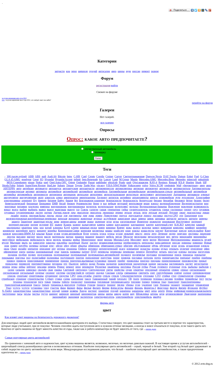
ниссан (136, 71)
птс (65, 263)
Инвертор (142, 221)
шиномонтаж (88, 293)
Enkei (190, 176)
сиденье (39, 272)
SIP (205, 182)
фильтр (97, 287)
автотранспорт (163, 194)
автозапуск (55, 188)
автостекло (132, 194)
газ (77, 209)
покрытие (200, 254)
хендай (56, 290)
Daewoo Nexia (154, 176)
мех (168, 236)
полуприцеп (67, 257)
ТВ (130, 278)
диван (205, 212)
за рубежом (109, 218)
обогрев (128, 245)
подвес (32, 254)
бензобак (168, 200)
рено (74, 71)
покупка (20, 257)
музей (207, 239)
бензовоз (180, 200)
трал (163, 281)
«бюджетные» (190, 185)
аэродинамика (12, 200)
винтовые (10, 206)
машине (89, 236)
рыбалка (192, 266)
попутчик (106, 257)
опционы (71, 248)
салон (11, 269)
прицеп (112, 260)
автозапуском (70, 188)
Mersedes (181, 179)
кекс (35, 227)
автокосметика (123, 188)
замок (150, 218)
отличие (184, 248)
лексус (138, 233)
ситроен (90, 272)
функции (193, 287)
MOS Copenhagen (17, 182)
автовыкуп (41, 188)
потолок (148, 257)
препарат (185, 257)
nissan (31, 182)
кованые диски (88, 227)
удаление (147, 284)
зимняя (82, 221)
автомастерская (15, 191)
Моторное (163, 239)
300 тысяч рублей (17, 176)
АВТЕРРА (9, 188)
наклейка (62, 242)
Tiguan (70, 185)
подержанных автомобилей (104, 254)
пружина (57, 263)
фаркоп (71, 287)
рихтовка (126, 266)
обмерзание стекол (111, 245)
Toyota (78, 185)
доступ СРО (171, 215)
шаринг (53, 293)
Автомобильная (118, 191)
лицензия (205, 233)
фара (63, 287)
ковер (101, 227)
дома (91, 215)
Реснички (100, 266)
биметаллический (15, 203)
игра (109, 221)
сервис (175, 269)
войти (114, 85)
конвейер (201, 227)
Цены (169, 290)
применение (52, 260)
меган (118, 236)
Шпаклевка (142, 293)
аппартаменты (140, 197)
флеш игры (117, 287)
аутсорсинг (188, 197)
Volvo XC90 (156, 185)
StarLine (51, 185)
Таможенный (100, 278)
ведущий (122, 203)
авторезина (55, 194)
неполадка (148, 242)
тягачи (120, 284)
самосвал (31, 269)
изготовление (128, 221)
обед (66, 245)
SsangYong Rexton (35, 185)
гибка (125, 209)
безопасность (130, 200)
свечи (109, 269)
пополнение (92, 257)
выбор (23, 209)
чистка (36, 293)
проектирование (171, 260)
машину (100, 236)
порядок (125, 257)
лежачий (129, 233)
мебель (110, 236)
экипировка (204, 293)
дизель (24, 215)
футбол (203, 287)
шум (161, 293)
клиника (58, 227)
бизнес (198, 200)
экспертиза (86, 297)
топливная (103, 281)
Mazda (134, 179)
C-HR (77, 176)
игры (116, 221)
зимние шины (68, 221)
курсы (111, 233)
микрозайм (186, 236)
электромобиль (143, 297)
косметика (98, 230)
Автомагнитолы (201, 188)
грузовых (9, 212)
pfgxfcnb (113, 182)
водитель (91, 206)
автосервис (96, 194)
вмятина (45, 206)
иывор (58, 224)
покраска (188, 254)
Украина (164, 284)
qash (128, 182)
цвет (147, 290)
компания (166, 227)
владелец (33, 206)
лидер (172, 233)
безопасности (114, 200)
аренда (154, 197)
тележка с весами (163, 278)
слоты (119, 272)
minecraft (192, 179)
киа (68, 71)
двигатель (95, 212)
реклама (41, 266)
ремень (52, 266)
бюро (96, 203)
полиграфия (38, 257)
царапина (125, 290)
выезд (50, 209)
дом (85, 215)
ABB (31, 176)
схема (66, 278)
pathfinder (101, 182)
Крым (49, 233)
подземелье (138, 254)
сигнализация (11, 272)
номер (13, 245)
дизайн (15, 215)
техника (17, 281)
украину (175, 284)
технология (30, 281)
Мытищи (15, 242)
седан (129, 269)
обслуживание (142, 245)
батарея (52, 200)
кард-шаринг (122, 224)
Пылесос (74, 263)
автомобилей (70, 191)
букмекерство (84, 203)
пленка (183, 251)
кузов (57, 233)
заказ (134, 218)
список (12, 275)
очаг (57, 251)
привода (21, 260)
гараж (103, 209)
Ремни (61, 266)
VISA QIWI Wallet (116, 185)
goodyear (26, 179)
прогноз (144, 260)
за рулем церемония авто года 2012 (14, 98)
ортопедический (108, 248)
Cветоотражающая (133, 176)
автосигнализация (114, 194)
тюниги (101, 284)
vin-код (101, 185)
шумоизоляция (174, 293)
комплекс (178, 227)
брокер (71, 203)
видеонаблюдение (170, 203)
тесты (208, 278)
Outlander (81, 182)
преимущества (170, 257)
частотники (9, 293)
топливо (135, 281)
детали (128, 212)
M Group (124, 179)
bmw (69, 176)
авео (113, 71)
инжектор (155, 221)
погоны (192, 251)
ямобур (157, 297)
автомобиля (200, 191)
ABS (37, 176)
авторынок (69, 194)
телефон (179, 278)
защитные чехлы (42, 221)
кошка (108, 230)
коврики (111, 227)
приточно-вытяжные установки (88, 260)
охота (22, 251)
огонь (181, 245)
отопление (197, 248)
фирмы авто (107, 303)
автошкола (193, 194)
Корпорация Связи (68, 230)
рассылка (162, 263)
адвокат (205, 194)
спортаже (22, 275)
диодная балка (37, 215)
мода (49, 239)
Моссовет (135, 239)
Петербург (152, 251)
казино (77, 224)
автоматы (41, 191)
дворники (108, 212)
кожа (129, 227)
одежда (205, 245)
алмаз (59, 197)
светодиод (81, 269)
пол (28, 257)
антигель (114, 197)
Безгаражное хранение (92, 200)
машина (79, 236)
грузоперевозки (25, 212)
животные (86, 218)
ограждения (193, 245)
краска (136, 230)
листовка (193, 233)
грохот (187, 209)
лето (153, 233)
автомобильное (137, 191)
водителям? (121, 206)
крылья (40, 233)
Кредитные (171, 230)
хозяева (74, 290)
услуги (25, 287)
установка (36, 287)
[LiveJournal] (206, 10)
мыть (25, 242)
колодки (146, 227)
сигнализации (198, 269)
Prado (122, 182)
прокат (203, 260)
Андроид (102, 197)
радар (92, 263)
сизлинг (50, 272)
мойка (76, 239)
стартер (97, 275)
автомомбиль (24, 194)
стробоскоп (8, 278)
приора (65, 260)
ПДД (93, 251)
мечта (175, 236)
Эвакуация (190, 293)
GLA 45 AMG (12, 179)
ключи (75, 227)
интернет (196, 221)
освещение (133, 248)
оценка (31, 251)
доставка (158, 215)
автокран (138, 188)
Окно (14, 248)
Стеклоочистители (131, 275)
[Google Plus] (210, 10)
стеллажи (148, 275)
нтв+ (52, 245)
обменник (94, 245)
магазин (21, 236)
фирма (105, 287)
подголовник (44, 254)
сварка (58, 269)
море (100, 239)
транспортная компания (18, 284)
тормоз (146, 281)
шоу (132, 293)
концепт (41, 230)
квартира (27, 227)
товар (47, 281)
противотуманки (41, 263)
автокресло (165, 188)
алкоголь (50, 197)
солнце (187, 272)
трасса (36, 284)
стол (173, 275)
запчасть (182, 218)
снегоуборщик (164, 272)
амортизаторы (87, 197)
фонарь (139, 287)
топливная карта (120, 281)
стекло (115, 275)
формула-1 (150, 287)
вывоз (42, 209)
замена (142, 218)
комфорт (190, 227)
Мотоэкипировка (180, 239)
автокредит (151, 188)
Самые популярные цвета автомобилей (27, 337)
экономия (73, 297)
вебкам (112, 203)
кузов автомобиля (72, 233)
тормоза (155, 281)
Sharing (190, 182)
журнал (98, 218)
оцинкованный (44, 251)
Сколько (110, 272)
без (76, 200)
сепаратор (164, 269)
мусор (5, 242)
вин (206, 203)
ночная (44, 245)
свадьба (42, 269)
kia (100, 179)
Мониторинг (88, 239)
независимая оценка (110, 242)
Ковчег (121, 227)
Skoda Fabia (8, 185)
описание (44, 248)
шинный (75, 293)
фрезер (182, 287)
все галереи (107, 122)
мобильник (22, 239)
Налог (84, 242)
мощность (197, 239)
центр (161, 290)
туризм (91, 284)
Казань (67, 224)
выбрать (32, 209)
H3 (41, 179)
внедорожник (59, 206)
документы (75, 215)
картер (150, 224)
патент (85, 251)
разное (155, 71)
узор (155, 284)
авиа (208, 185)
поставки (137, 257)
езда (200, 215)
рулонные (174, 266)
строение (21, 278)
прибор (196, 257)
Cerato (91, 176)
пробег (121, 260)
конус (32, 230)
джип (182, 212)
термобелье (191, 278)
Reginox (163, 182)
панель (65, 251)
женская (62, 218)
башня (69, 200)
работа (84, 263)
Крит (208, 230)
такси (88, 278)
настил (94, 242)
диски (58, 215)
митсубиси (8, 239)
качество (190, 224)
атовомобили (166, 197)
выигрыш (60, 209)
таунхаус (122, 278)
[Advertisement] (107, 34)
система (60, 272)
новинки (198, 242)
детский (163, 212)
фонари (129, 287)
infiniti (77, 179)
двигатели (83, 212)
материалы (58, 236)
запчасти (60, 71)
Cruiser (109, 176)
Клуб (67, 227)
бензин (158, 200)
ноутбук (23, 245)
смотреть (144, 272)
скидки (100, 272)
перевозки (129, 251)
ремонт (146, 71)
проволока (133, 260)
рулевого (162, 266)
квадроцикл (13, 227)
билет (206, 200)
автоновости (41, 194)
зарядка (203, 218)
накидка (50, 242)
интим (34, 224)
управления (202, 284)
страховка (200, 275)
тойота (65, 281)
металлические (156, 236)
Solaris (20, 185)
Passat (91, 182)
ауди (128, 71)
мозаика (67, 239)
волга (15, 209)
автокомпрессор (105, 188)
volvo (145, 185)
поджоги (126, 254)
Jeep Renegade (90, 179)
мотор (153, 239)
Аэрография (203, 197)
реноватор (88, 266)
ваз (105, 203)
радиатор (111, 263)
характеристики (41, 290)
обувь (155, 245)
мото (145, 239)
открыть (174, 248)
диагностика (194, 212)
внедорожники (76, 206)
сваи (50, 269)
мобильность (37, 239)
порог (116, 257)
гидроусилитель (138, 209)
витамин (22, 206)
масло (47, 236)
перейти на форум (202, 102)
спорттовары (36, 275)
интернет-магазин (19, 224)
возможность (201, 206)
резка (14, 266)
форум (173, 287)
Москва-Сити (121, 239)
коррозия (86, 230)
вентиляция (135, 203)
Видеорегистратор (192, 203)
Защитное (26, 221)
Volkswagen (134, 185)
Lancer (107, 179)
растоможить (176, 263)
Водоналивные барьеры (153, 206)
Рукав (152, 266)
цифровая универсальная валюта (192, 290)
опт (54, 248)
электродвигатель (104, 297)
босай (62, 203)
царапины (137, 290)
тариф (112, 278)
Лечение (163, 233)
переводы (103, 251)
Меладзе (128, 236)
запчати (193, 218)
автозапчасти (86, 188)
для (65, 215)
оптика (61, 248)
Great (36, 179)
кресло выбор (195, 230)
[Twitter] (196, 10)
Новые (208, 242)
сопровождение (201, 272)
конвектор (9, 230)
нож (6, 245)
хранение (103, 290)
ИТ (52, 224)
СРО (73, 275)
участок (54, 287)
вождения (186, 206)
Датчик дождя (61, 212)
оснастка (145, 248)
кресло (183, 230)
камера (101, 224)
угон (137, 284)
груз (195, 209)
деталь (137, 212)
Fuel (196, 176)
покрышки (8, 257)
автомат (30, 191)
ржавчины (113, 266)
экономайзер (59, 297)
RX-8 (181, 182)
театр (136, 278)
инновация (168, 221)
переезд (140, 251)
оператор (33, 248)
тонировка (90, 281)
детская (152, 212)
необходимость (131, 242)
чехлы (27, 293)
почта (157, 257)
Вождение (174, 206)
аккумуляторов (28, 197)
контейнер (22, 230)
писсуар (172, 251)
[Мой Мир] (203, 10)
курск (103, 233)
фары (80, 287)
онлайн (22, 248)
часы (19, 293)
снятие (178, 272)
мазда (39, 236)
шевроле (83, 71)
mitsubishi (203, 179)
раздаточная (140, 263)
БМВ (55, 203)
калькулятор (89, 224)
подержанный (79, 254)
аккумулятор (11, 197)
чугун (44, 293)
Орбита (82, 248)
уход (46, 287)
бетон (189, 200)
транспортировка (190, 281)
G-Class (204, 176)
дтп (181, 215)
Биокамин (45, 203)
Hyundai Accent (63, 179)
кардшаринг (138, 224)
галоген (93, 209)
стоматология (185, 275)
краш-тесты (147, 230)
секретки (138, 269)
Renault (173, 182)
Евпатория (191, 215)
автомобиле (55, 191)
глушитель (155, 209)
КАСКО (179, 224)
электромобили (124, 297)
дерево (119, 212)
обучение (164, 245)
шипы (109, 293)
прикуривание (35, 260)
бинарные (32, 203)
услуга (16, 287)
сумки (58, 278)
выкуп (71, 209)
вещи (147, 203)
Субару (49, 278)
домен (98, 215)
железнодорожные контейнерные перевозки (31, 218)
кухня (119, 233)
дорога (147, 215)
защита (16, 221)
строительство (36, 278)
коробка (52, 230)
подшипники (165, 254)
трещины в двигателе (63, 284)
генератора (114, 209)
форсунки (163, 287)
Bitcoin (62, 176)
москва (108, 239)
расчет (189, 263)
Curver (118, 176)
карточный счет (164, 224)
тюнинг (111, 284)
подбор (23, 254)
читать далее (151, 329)
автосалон (104, 71)
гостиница (177, 209)
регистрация (103, 85)
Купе (86, 233)
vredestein (169, 185)
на (30, 242)
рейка (22, 266)
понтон (80, 257)
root (3, 100)
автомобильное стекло (160, 191)
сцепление (77, 278)
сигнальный (27, 272)
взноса (154, 203)
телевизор (146, 278)
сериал (184, 269)
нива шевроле (163, 242)
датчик (48, 212)
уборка (130, 284)
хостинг (92, 290)
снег (152, 272)
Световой (68, 269)
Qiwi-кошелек (140, 182)
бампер (42, 200)
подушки (151, 254)
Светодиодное (97, 269)
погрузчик (204, 251)
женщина (74, 218)
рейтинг (31, 266)
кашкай (200, 224)
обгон (59, 245)
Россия (136, 266)
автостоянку (147, 194)
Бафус (61, 200)
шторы (154, 293)
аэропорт (27, 200)
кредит (159, 230)
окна (6, 248)
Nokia (39, 182)
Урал (8, 287)
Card (84, 176)
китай (48, 227)
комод (155, 227)
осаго (122, 248)
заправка (160, 218)
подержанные (61, 254)
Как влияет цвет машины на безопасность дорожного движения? (42, 317)
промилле (24, 263)
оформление (11, 251)
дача (73, 212)
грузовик (204, 209)
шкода (117, 293)
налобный (74, 242)
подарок (12, 254)
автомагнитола (181, 188)
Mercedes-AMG (147, 179)
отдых (164, 248)
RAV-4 (153, 182)
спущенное (51, 275)
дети (144, 212)
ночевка (33, 245)
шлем (126, 293)
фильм (87, 287)
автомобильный (183, 191)
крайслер (119, 230)
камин (110, 224)
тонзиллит (77, 281)
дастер (39, 212)
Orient (71, 182)
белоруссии (145, 200)
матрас (70, 236)
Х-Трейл (7, 290)
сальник (20, 269)
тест (201, 278)
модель (57, 239)
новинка (186, 242)
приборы (206, 257)
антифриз (125, 197)
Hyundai (49, 179)
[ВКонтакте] (192, 10)
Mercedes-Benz (166, 179)
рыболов (204, 266)
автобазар (28, 188)
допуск (123, 215)
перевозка (116, 251)
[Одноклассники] (199, 10)
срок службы (84, 275)
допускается (135, 215)
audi (44, 176)
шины (121, 71)
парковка (75, 251)
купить (94, 233)
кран (128, 230)
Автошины (179, 194)
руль (184, 266)
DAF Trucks (170, 176)
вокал (7, 209)
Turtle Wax (89, 185)
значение (100, 221)
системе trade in (75, 272)
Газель (84, 209)
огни (174, 245)
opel (46, 182)
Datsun (181, 176)
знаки (90, 221)
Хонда (83, 290)
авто (18, 188)
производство (189, 260)
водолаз (133, 206)
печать (163, 251)
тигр (40, 281)
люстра (11, 236)
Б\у (35, 200)
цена (154, 290)
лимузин (182, 233)
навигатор (39, 242)
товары (56, 281)
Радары (101, 263)
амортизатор (71, 197)
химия (64, 290)
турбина (81, 284)
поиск (178, 254)
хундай (93, 71)
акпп (40, 197)
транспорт (173, 281)
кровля (7, 233)
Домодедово (111, 215)
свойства (119, 269)
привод (11, 260)
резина (6, 266)
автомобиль (101, 191)
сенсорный (151, 269)
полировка (53, 257)
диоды (50, 215)
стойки (166, 275)
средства (64, 275)
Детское (173, 212)
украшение (188, 284)
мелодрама (140, 236)
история (43, 224)
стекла (106, 275)
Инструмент (183, 221)
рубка (145, 266)
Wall (178, 185)
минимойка (200, 236)
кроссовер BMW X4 (23, 233)
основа (155, 248)
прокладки (11, 263)
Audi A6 (52, 176)
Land (115, 179)
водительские (106, 206)
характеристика (22, 290)
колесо (136, 227)
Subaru (61, 185)
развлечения (125, 263)
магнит (31, 236)
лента (147, 233)
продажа (155, 260)
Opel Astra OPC (58, 182)
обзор (73, 245)
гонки (165, 209)
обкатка (82, 245)
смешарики (130, 272)
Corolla (100, 176)
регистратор (201, 263)
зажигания (124, 218)
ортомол (93, 248)
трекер (45, 284)
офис (207, 248)
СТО (158, 275)
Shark (198, 182)
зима (56, 221)
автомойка (10, 194)
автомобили (86, 191)
